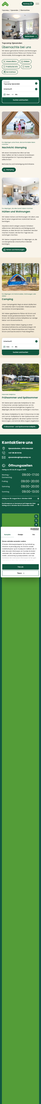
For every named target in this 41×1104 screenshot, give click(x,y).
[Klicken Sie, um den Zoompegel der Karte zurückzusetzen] (36, 525)
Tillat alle (20, 567)
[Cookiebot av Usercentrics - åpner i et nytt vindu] (30, 529)
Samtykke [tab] (7, 534)
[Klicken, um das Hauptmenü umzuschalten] (37, 4)
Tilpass (19, 573)
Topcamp (5, 10)
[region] (20, 774)
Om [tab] (33, 534)
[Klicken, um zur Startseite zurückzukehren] (5, 4)
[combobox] (20, 83)
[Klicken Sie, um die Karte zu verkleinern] (36, 520)
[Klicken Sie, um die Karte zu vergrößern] (36, 516)
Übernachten (25, 10)
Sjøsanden (14, 10)
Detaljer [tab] (20, 534)
